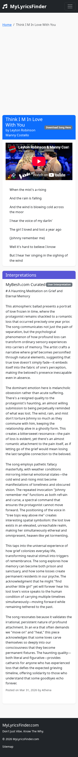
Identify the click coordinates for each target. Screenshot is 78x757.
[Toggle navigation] (70, 6)
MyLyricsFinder (28, 6)
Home (7, 24)
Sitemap (7, 746)
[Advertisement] (39, 69)
